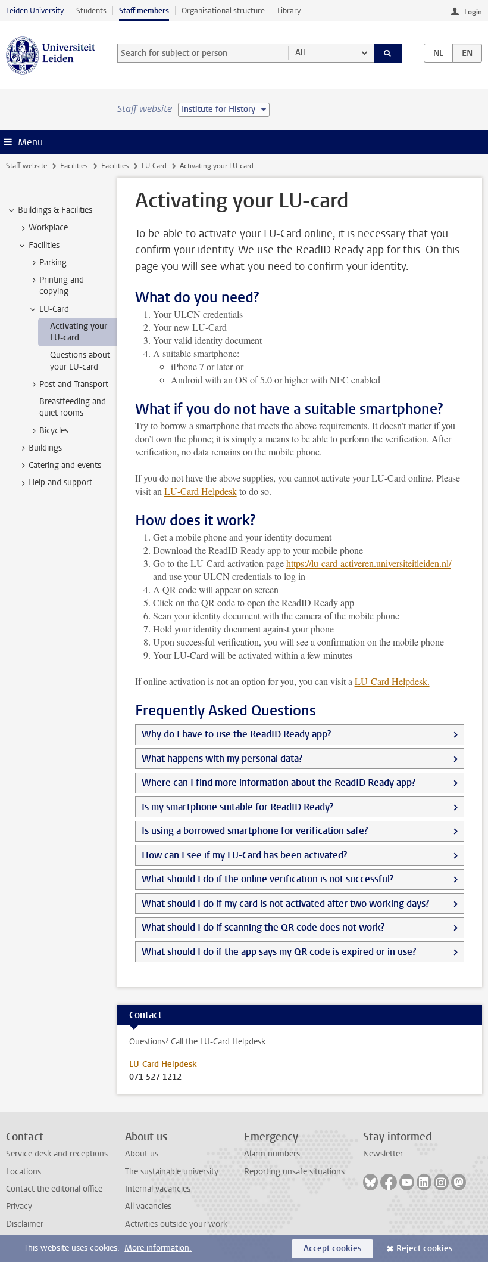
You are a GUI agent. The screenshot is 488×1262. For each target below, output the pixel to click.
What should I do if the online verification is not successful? (267, 879)
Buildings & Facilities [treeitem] (55, 210)
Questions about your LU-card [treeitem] (80, 360)
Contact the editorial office (54, 1189)
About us (141, 1153)
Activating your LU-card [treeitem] (78, 332)
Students (91, 10)
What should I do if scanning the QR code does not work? (263, 927)
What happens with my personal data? (222, 758)
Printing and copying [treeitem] (61, 285)
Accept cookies (332, 1248)
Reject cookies (424, 1248)
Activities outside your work (176, 1224)
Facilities (73, 165)
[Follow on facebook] (388, 1182)
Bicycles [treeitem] (53, 430)
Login (473, 12)
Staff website (26, 165)
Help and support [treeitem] (60, 482)
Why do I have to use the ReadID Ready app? (236, 734)
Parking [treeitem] (53, 262)
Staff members (144, 10)
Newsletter (383, 1153)
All (300, 52)
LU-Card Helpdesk (200, 491)
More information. (158, 1248)
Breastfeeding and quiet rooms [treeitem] (72, 407)
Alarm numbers (272, 1153)
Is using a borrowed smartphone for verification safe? (255, 830)
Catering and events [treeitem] (65, 465)
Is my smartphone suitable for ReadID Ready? (237, 807)
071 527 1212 (155, 1077)
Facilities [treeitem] (44, 245)
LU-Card (154, 165)
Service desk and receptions (57, 1153)
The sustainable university (171, 1171)
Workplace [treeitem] (48, 227)
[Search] (388, 53)
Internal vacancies (157, 1189)
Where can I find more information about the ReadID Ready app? (278, 782)
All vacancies (148, 1206)
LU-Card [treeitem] (54, 309)
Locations (23, 1171)
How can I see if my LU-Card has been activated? (244, 855)
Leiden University (35, 10)
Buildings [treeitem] (45, 448)
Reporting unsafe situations (294, 1171)
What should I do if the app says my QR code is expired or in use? (279, 951)
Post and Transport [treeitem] (73, 384)
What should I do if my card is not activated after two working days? (285, 903)
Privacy (19, 1206)
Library (289, 10)
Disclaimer (24, 1224)
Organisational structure (223, 10)
